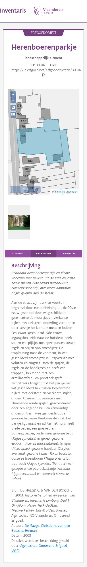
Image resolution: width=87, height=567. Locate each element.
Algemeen (17, 253)
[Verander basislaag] (13, 115)
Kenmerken (69, 253)
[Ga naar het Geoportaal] (13, 108)
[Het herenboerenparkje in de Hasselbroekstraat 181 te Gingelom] (19, 222)
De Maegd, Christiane (40, 525)
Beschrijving (43, 253)
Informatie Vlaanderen (65, 191)
